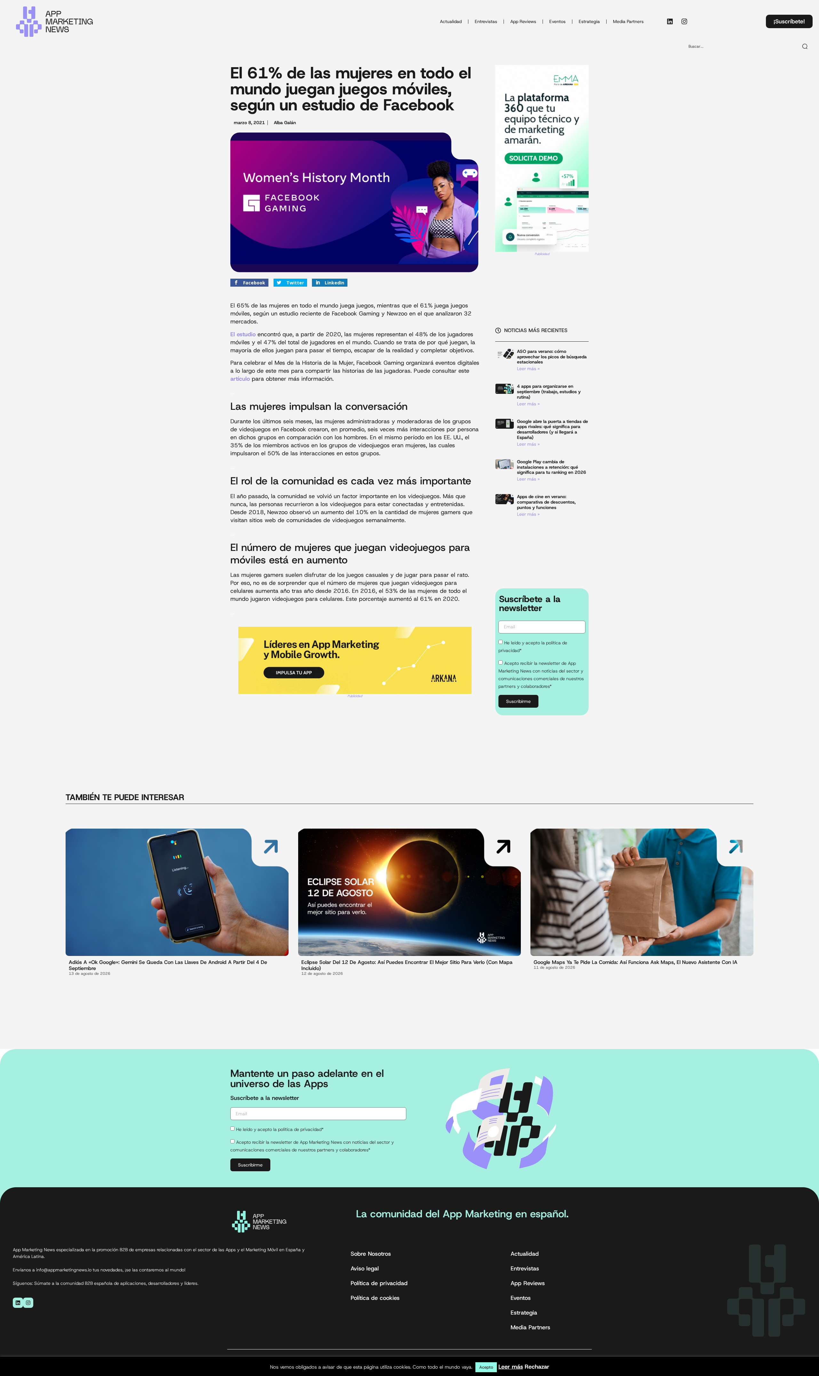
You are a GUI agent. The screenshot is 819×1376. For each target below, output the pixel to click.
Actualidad (451, 21)
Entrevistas (486, 21)
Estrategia (589, 21)
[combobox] (740, 46)
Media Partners (628, 21)
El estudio (243, 334)
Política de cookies (375, 1298)
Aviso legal (365, 1268)
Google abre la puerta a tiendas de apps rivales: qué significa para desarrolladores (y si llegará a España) (552, 429)
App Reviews (523, 21)
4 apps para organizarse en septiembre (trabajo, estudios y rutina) (549, 391)
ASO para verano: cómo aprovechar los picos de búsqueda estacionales (552, 356)
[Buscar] (805, 46)
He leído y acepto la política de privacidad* (279, 1129)
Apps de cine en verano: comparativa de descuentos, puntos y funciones (546, 502)
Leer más (510, 1367)
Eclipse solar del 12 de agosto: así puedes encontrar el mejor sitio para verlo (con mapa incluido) (407, 965)
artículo (240, 379)
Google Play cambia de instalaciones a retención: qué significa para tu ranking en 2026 (551, 467)
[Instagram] (684, 21)
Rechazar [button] (537, 1367)
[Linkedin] (670, 21)
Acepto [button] (486, 1367)
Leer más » (528, 368)
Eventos (557, 21)
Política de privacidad (379, 1283)
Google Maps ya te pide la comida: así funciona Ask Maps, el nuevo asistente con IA (635, 962)
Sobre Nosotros (371, 1254)
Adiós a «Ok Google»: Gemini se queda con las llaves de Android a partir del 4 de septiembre (168, 965)
